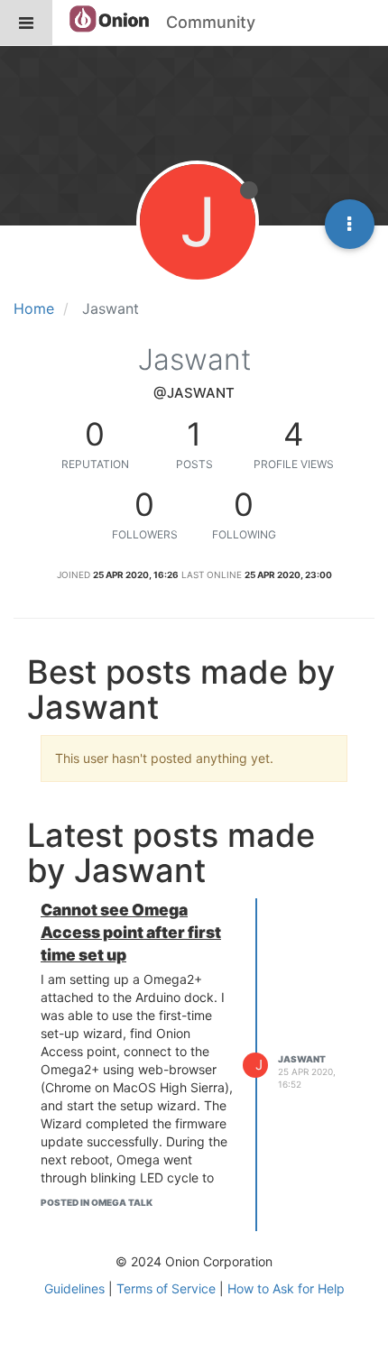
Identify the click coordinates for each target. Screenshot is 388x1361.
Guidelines (74, 1288)
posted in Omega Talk (96, 1202)
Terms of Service (166, 1288)
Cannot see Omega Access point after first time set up (131, 932)
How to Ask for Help (286, 1288)
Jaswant (302, 1058)
